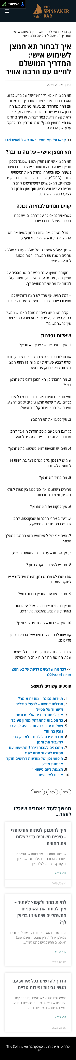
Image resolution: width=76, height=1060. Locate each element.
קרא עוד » (60, 873)
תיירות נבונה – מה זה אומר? (40, 698)
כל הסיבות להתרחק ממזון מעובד (37, 720)
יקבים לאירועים (51, 774)
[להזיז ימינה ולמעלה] (5, 3)
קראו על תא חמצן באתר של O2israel (35, 139)
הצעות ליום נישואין (47, 769)
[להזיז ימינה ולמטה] (5, 5)
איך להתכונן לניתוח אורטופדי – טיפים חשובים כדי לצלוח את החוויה (38, 836)
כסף (52, 792)
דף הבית (65, 32)
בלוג (65, 792)
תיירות (38, 792)
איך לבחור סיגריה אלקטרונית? (39, 714)
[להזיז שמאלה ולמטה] (3, 5)
